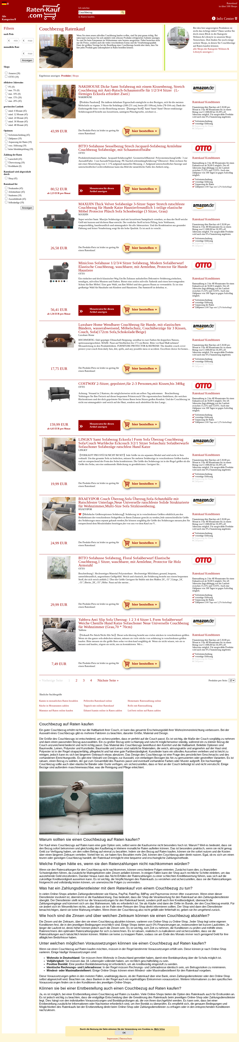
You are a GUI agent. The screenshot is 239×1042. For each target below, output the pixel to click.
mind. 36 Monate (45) (18, 121)
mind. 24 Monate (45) (18, 118)
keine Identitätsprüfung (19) (20, 149)
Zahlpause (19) (15, 138)
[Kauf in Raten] (5, 3)
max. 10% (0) (14, 94)
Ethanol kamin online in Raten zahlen (103, 710)
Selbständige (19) (16, 202)
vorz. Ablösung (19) (17, 146)
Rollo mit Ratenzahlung (140, 705)
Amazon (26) (14, 73)
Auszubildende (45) (17, 199)
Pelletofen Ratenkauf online (98, 700)
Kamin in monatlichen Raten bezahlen (58, 700)
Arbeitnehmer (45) (16, 192)
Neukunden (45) (15, 188)
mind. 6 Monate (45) (17, 111)
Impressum (112, 1038)
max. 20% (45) (15, 101)
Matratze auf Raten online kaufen (56, 710)
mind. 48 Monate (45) (18, 125)
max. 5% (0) (13, 90)
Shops (76, 75)
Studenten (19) (14, 195)
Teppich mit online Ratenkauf (99, 705)
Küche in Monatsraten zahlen (54, 705)
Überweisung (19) (16, 162)
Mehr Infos (159, 1029)
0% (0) (11, 87)
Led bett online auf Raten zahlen (144, 710)
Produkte (66, 75)
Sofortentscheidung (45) (19, 135)
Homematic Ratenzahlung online (144, 700)
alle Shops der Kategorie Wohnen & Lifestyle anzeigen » (211, 50)
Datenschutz (126, 1038)
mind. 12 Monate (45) (18, 114)
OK (124, 1032)
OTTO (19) (13, 77)
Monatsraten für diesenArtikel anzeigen (96, 190)
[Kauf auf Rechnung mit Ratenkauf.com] (43, 19)
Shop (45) (12, 178)
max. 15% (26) (15, 97)
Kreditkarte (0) (14, 166)
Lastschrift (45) (15, 159)
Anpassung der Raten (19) (20, 142)
